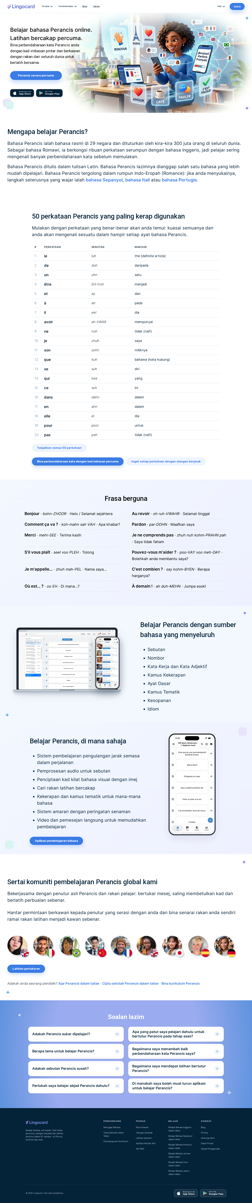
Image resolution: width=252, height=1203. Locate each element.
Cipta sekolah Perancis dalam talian (130, 983)
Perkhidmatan (66, 6)
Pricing (204, 1132)
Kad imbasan (142, 1127)
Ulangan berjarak (144, 1132)
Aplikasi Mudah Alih (146, 1143)
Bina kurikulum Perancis (180, 983)
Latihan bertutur (144, 1138)
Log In (237, 6)
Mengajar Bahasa (111, 1127)
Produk (45, 6)
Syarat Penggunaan (210, 1148)
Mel (220, 6)
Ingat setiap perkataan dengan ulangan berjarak (166, 461)
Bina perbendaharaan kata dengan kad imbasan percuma (77, 461)
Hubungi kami (208, 1138)
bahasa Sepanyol (104, 180)
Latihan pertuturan (26, 969)
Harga (96, 6)
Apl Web (140, 1148)
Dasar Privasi (207, 1143)
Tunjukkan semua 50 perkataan (59, 448)
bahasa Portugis (179, 180)
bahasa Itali (137, 180)
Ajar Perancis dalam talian (78, 983)
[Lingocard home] (21, 6)
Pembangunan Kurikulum (115, 1141)
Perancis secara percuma (36, 75)
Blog (84, 6)
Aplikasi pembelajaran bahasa (56, 841)
